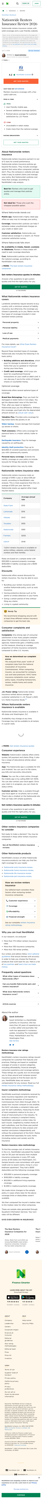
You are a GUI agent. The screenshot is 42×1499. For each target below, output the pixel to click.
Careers (8, 1326)
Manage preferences (21, 1489)
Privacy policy (10, 1378)
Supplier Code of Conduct (11, 1374)
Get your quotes (21, 81)
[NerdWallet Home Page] (8, 3)
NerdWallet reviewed (23, 74)
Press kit (8, 1355)
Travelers (7, 524)
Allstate (7, 517)
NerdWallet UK (31, 1470)
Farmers (7, 536)
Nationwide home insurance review (18, 870)
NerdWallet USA (14, 1470)
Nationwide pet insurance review (17, 876)
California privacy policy (11, 1382)
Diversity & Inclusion (9, 1334)
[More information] (32, 75)
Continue (21, 1495)
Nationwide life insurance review (17, 873)
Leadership (9, 1323)
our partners (16, 44)
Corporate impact (12, 1330)
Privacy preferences (9, 1388)
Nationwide (8, 530)
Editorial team (10, 1349)
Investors (8, 1358)
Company (8, 1320)
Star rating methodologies (10, 1345)
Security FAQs (27, 1323)
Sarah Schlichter (16, 1017)
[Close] (39, 1477)
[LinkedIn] (13, 1045)
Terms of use (10, 1369)
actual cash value (25, 413)
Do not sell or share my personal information (12, 1394)
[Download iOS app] (13, 1297)
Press (7, 1352)
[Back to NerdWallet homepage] (3, 10)
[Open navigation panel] (3, 3)
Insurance (12, 10)
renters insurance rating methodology (17, 1086)
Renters (22, 10)
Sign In (26, 3)
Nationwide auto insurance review (18, 867)
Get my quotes (21, 287)
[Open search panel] (17, 3)
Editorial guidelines (9, 1339)
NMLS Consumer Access (12, 1428)
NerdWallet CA (22, 1474)
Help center (26, 1320)
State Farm (8, 506)
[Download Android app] (28, 1297)
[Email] (10, 1045)
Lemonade (8, 512)
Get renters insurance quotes (22, 746)
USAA (6, 542)
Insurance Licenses (20, 1445)
